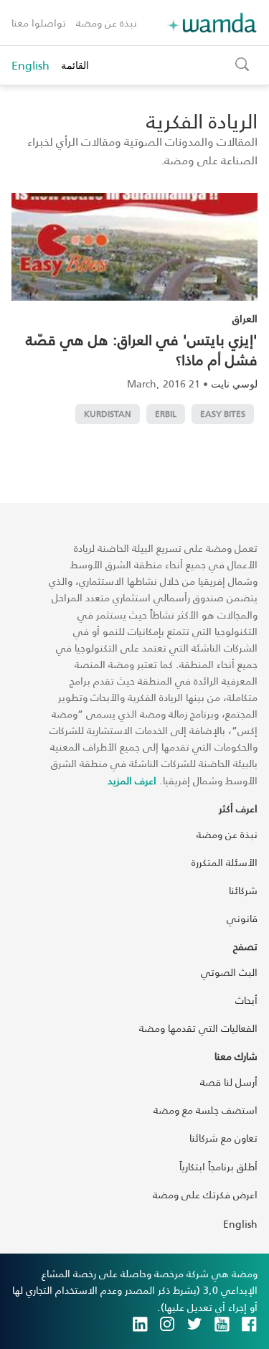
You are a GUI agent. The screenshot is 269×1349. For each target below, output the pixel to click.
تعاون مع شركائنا (223, 1137)
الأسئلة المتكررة (225, 862)
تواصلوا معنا (38, 22)
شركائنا (243, 890)
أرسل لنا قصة (229, 1081)
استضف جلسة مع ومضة (206, 1109)
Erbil (165, 413)
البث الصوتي (229, 972)
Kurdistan (107, 413)
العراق (245, 318)
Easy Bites (222, 413)
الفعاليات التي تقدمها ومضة (198, 1028)
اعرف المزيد (132, 780)
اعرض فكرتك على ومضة (205, 1194)
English (30, 65)
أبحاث (246, 1000)
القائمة (75, 65)
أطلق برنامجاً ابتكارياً (218, 1166)
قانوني (242, 918)
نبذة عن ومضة (106, 22)
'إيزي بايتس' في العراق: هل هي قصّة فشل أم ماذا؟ (142, 349)
